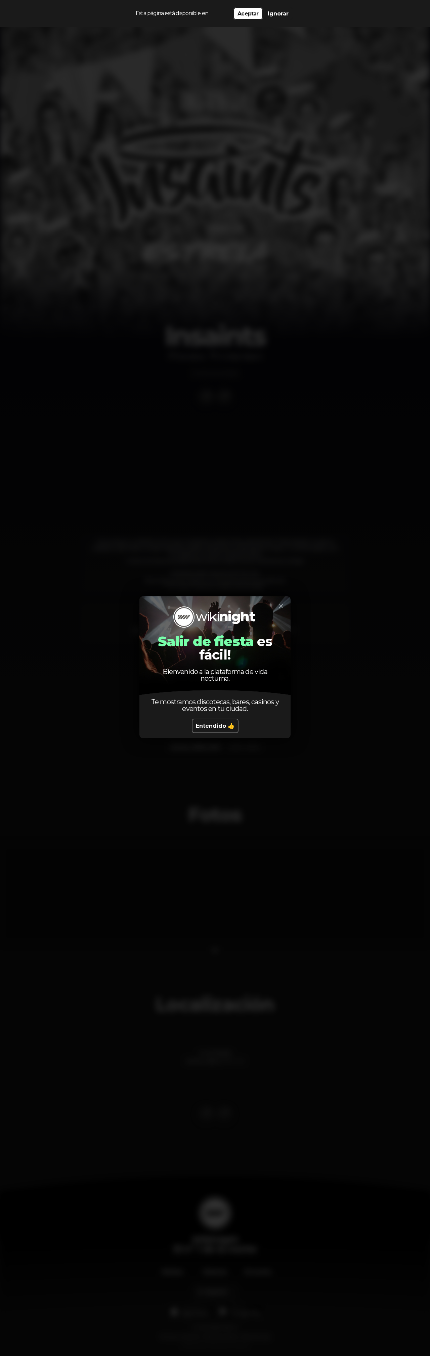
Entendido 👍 (215, 726)
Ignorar (278, 13)
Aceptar (248, 13)
